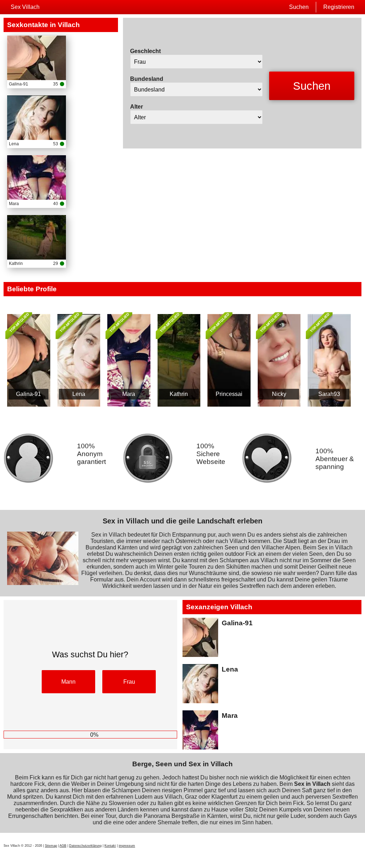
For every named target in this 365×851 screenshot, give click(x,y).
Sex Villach (25, 7)
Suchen (299, 7)
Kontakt (110, 845)
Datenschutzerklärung (85, 845)
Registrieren (338, 7)
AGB (63, 845)
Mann (68, 682)
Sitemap (51, 845)
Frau (129, 682)
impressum (127, 845)
